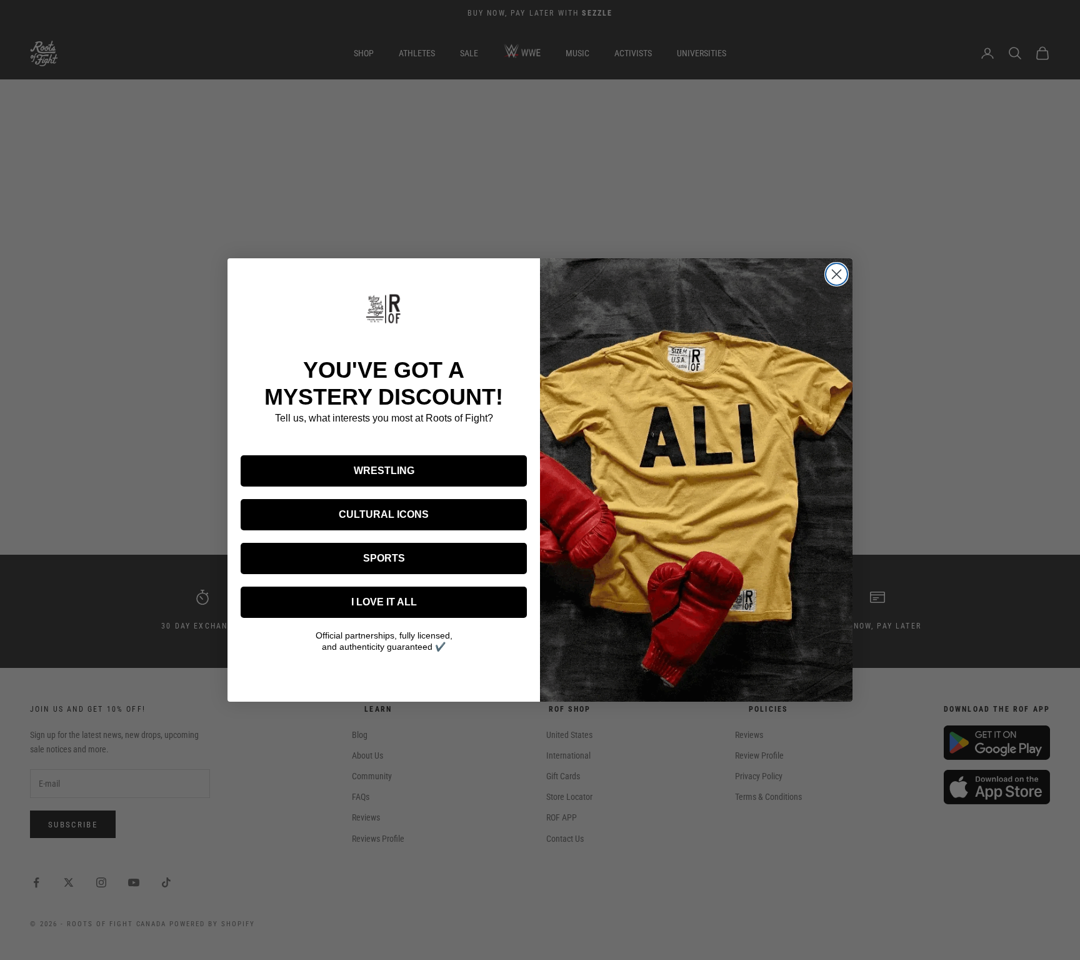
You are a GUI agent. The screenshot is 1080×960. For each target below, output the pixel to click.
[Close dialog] (837, 274)
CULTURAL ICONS (384, 514)
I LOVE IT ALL (384, 602)
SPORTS (384, 558)
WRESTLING (384, 470)
